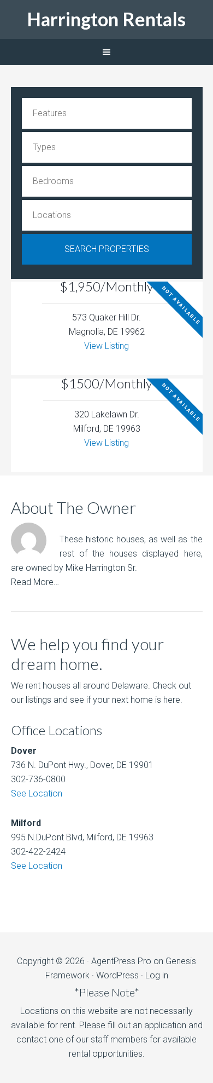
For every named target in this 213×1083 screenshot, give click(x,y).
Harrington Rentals (106, 19)
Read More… (35, 582)
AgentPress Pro (121, 961)
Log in (156, 975)
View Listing (106, 346)
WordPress (117, 975)
